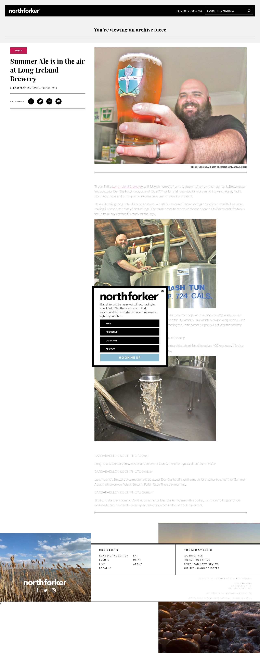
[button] (129, 310)
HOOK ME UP (130, 357)
